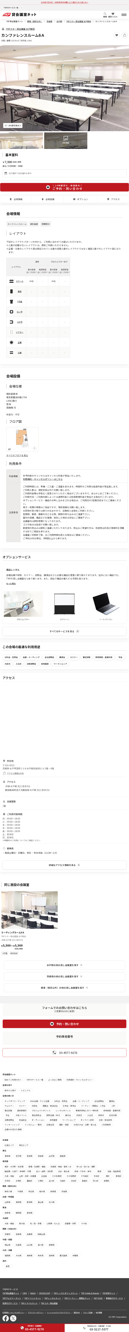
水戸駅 (59, 21)
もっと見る (11, 583)
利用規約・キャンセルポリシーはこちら (43, 479)
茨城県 (49, 21)
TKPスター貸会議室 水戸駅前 (78, 21)
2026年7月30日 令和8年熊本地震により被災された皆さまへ (64, 2)
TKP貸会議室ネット (14, 21)
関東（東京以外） (34, 21)
